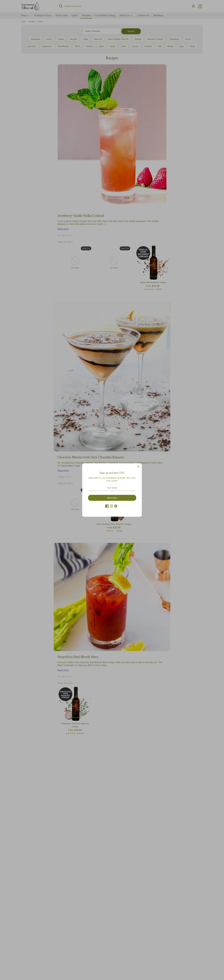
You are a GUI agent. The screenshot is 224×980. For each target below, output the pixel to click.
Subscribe (112, 498)
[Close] (138, 467)
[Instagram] (111, 506)
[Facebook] (106, 506)
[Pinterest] (115, 506)
